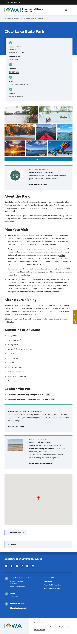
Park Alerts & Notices (38, 184)
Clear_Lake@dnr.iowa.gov (18, 84)
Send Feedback (40, 623)
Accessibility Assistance (53, 585)
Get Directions (15, 533)
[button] (38, 497)
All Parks (40, 18)
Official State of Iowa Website (14, 2)
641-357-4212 (14, 72)
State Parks (30, 18)
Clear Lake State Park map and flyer (28, 394)
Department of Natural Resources (32, 10)
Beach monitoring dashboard (41, 463)
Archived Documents (52, 589)
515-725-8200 (15, 596)
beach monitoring (41, 448)
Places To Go (18, 18)
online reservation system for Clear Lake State (36, 256)
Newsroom (48, 581)
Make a (16, 97)
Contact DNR (49, 577)
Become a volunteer (16, 426)
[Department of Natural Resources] (12, 10)
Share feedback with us (19, 608)
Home (9, 18)
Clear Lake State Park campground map (31, 399)
